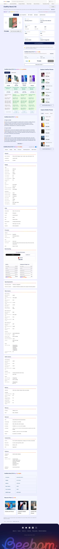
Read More (52, 53)
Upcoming (46, 113)
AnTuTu (13, 254)
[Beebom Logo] (7, 1)
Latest (42, 113)
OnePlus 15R (48, 98)
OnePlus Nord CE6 (49, 85)
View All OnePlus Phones (46, 105)
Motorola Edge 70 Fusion (16, 84)
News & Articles (36, 3)
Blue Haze (26, 57)
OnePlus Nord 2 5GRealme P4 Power (32, 112)
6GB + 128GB (43, 57)
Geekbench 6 (28, 254)
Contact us (24, 530)
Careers (19, 530)
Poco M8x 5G (48, 129)
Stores (53, 3)
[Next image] (20, 23)
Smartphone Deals (46, 3)
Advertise (29, 530)
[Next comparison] (35, 92)
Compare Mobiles (22, 3)
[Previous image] (6, 23)
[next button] (35, 507)
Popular (51, 113)
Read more (53, 9)
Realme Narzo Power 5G (24, 84)
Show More (20, 143)
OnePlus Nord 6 (48, 92)
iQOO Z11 (47, 136)
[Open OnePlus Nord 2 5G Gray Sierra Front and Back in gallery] (13, 23)
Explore (5, 3)
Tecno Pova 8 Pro (49, 142)
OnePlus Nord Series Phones (35, 512)
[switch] (36, 146)
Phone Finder (29, 3)
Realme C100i (48, 116)
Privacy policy (34, 530)
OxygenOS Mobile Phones (22, 512)
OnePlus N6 (48, 79)
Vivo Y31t (47, 123)
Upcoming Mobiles (13, 3)
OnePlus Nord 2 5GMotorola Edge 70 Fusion (16, 112)
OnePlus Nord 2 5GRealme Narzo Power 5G (24, 112)
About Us (14, 530)
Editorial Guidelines (42, 530)
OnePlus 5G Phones (9, 511)
